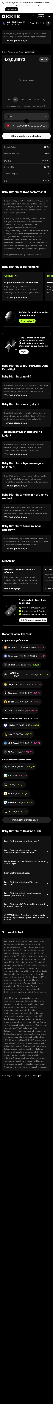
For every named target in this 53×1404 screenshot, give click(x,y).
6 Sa (29, 99)
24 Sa (36, 99)
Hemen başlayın (12, 588)
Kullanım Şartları (39, 1022)
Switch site (11, 9)
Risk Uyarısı (12, 1025)
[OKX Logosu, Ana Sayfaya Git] (11, 16)
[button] (33, 16)
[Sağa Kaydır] (43, 23)
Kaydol (41, 16)
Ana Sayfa (7, 1075)
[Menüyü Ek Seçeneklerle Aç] (49, 16)
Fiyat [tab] (32, 23)
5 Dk (16, 99)
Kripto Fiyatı (23, 1075)
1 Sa (22, 99)
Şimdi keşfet (26, 321)
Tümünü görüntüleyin (15, 40)
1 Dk (9, 99)
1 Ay (43, 99)
